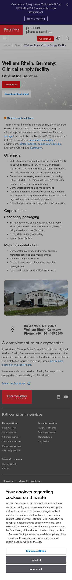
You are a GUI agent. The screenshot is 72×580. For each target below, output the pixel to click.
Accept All (36, 569)
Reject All (36, 560)
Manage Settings (36, 550)
